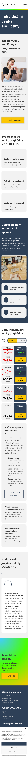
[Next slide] (8, 573)
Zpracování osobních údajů (9, 700)
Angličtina (4, 712)
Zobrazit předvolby (14, 752)
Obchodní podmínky (7, 702)
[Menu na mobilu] (25, 4)
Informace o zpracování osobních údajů (17, 755)
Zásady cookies (5, 755)
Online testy (5, 718)
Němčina (4, 714)
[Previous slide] (3, 573)
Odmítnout (14, 748)
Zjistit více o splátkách (14, 494)
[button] (26, 729)
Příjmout (14, 743)
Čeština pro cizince (7, 716)
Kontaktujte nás (6, 698)
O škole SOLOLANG (7, 696)
